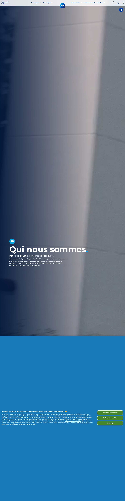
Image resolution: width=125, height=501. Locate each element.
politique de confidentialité (73, 421)
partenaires (41, 414)
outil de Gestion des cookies (82, 422)
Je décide (110, 423)
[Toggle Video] (121, 10)
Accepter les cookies (110, 412)
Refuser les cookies (110, 418)
